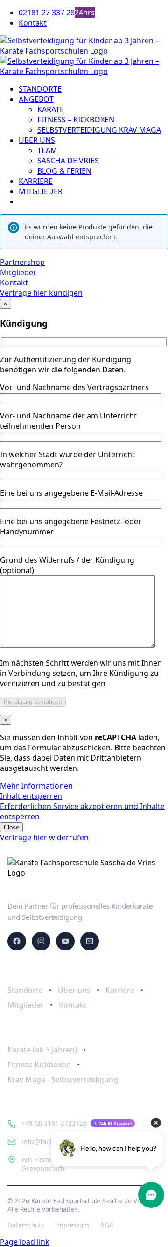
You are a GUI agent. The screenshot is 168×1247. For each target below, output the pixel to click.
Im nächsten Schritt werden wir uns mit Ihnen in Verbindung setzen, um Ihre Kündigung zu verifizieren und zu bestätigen (81, 673)
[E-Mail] (89, 941)
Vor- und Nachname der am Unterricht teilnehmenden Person (68, 421)
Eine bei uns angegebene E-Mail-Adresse (71, 493)
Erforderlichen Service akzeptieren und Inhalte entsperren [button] (82, 811)
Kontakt (73, 1005)
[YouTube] (65, 941)
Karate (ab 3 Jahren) (42, 1050)
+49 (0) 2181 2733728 (54, 1123)
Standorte (25, 990)
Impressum (72, 1225)
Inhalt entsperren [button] (31, 796)
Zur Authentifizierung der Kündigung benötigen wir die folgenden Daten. (65, 364)
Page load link (24, 1242)
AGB (106, 1225)
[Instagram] (41, 941)
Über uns (74, 990)
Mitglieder (25, 1005)
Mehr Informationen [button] (36, 786)
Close (11, 827)
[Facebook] (16, 941)
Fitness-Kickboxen (39, 1064)
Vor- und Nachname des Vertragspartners (74, 387)
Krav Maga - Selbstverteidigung (62, 1079)
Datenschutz (25, 1225)
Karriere (119, 990)
